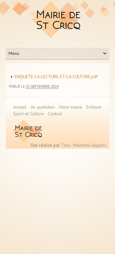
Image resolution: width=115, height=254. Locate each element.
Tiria (65, 145)
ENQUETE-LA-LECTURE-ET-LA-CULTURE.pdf (56, 76)
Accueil (20, 107)
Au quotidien (43, 107)
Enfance (93, 107)
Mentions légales (89, 145)
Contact (55, 114)
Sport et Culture (28, 114)
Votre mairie (70, 107)
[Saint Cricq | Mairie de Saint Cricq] (58, 20)
